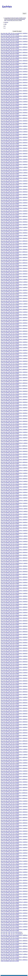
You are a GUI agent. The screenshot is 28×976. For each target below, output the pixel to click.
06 (4, 26)
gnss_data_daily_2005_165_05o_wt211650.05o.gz (12, 933)
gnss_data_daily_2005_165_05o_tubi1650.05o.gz (11, 932)
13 (4, 28)
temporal (6, 22)
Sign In (24, 13)
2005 (5, 24)
